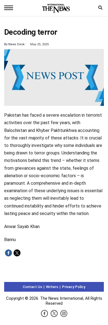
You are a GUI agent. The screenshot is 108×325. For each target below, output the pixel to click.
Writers (52, 287)
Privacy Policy (73, 287)
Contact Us (32, 287)
